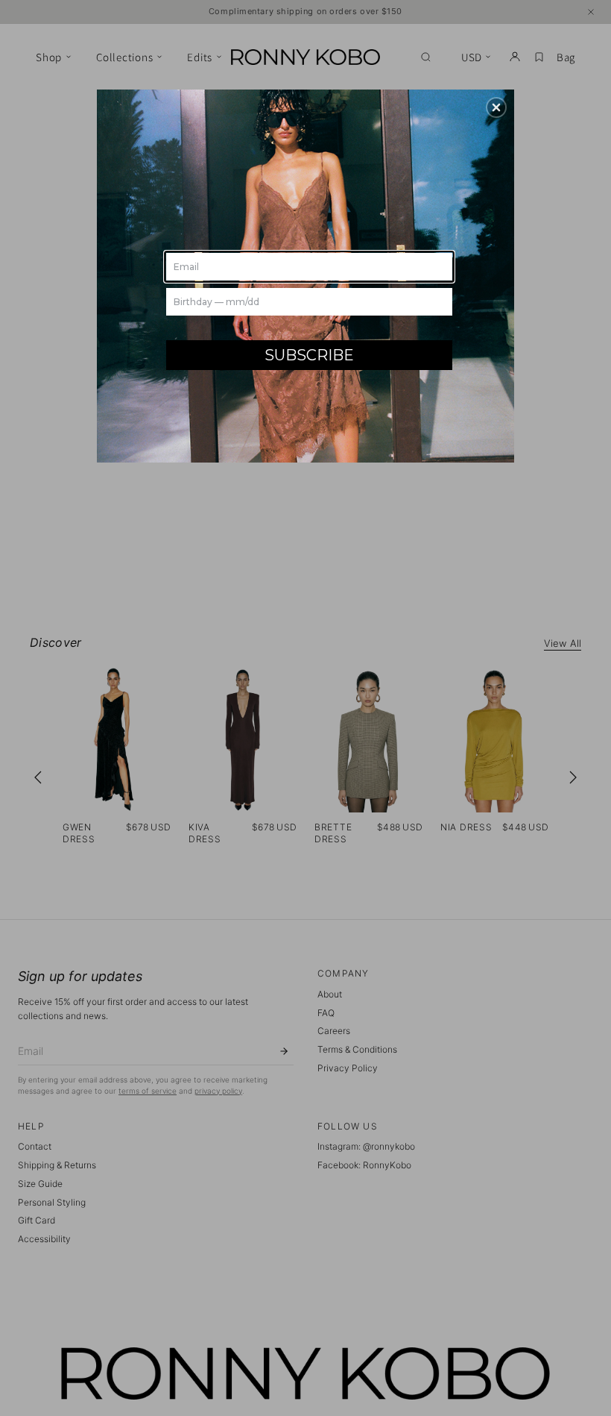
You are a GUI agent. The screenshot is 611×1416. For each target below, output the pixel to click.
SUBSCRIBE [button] (309, 355)
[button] (496, 107)
